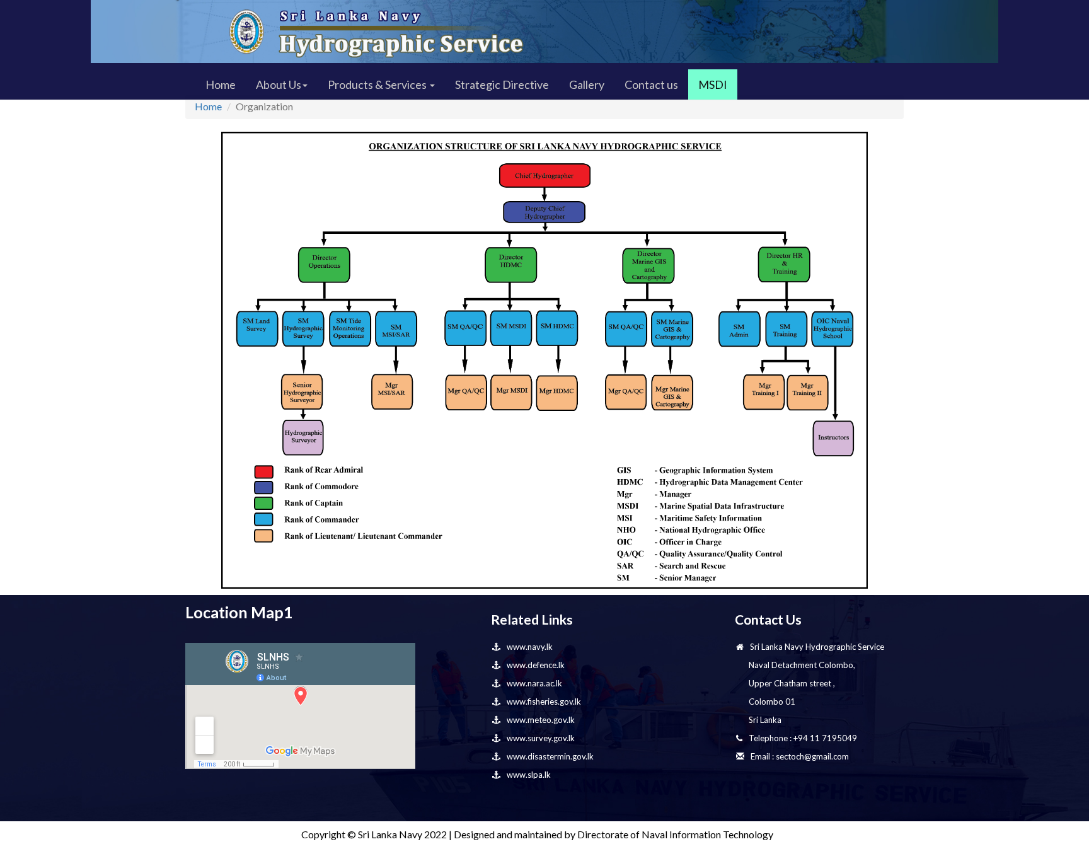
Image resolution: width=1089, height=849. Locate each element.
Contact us (651, 84)
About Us (278, 84)
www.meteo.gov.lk (541, 720)
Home (220, 84)
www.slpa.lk (529, 775)
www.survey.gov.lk (541, 738)
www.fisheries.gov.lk (544, 701)
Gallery (586, 84)
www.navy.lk (530, 647)
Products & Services (378, 84)
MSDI (712, 84)
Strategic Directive (502, 84)
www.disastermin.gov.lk (550, 756)
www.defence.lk (536, 665)
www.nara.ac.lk (534, 683)
